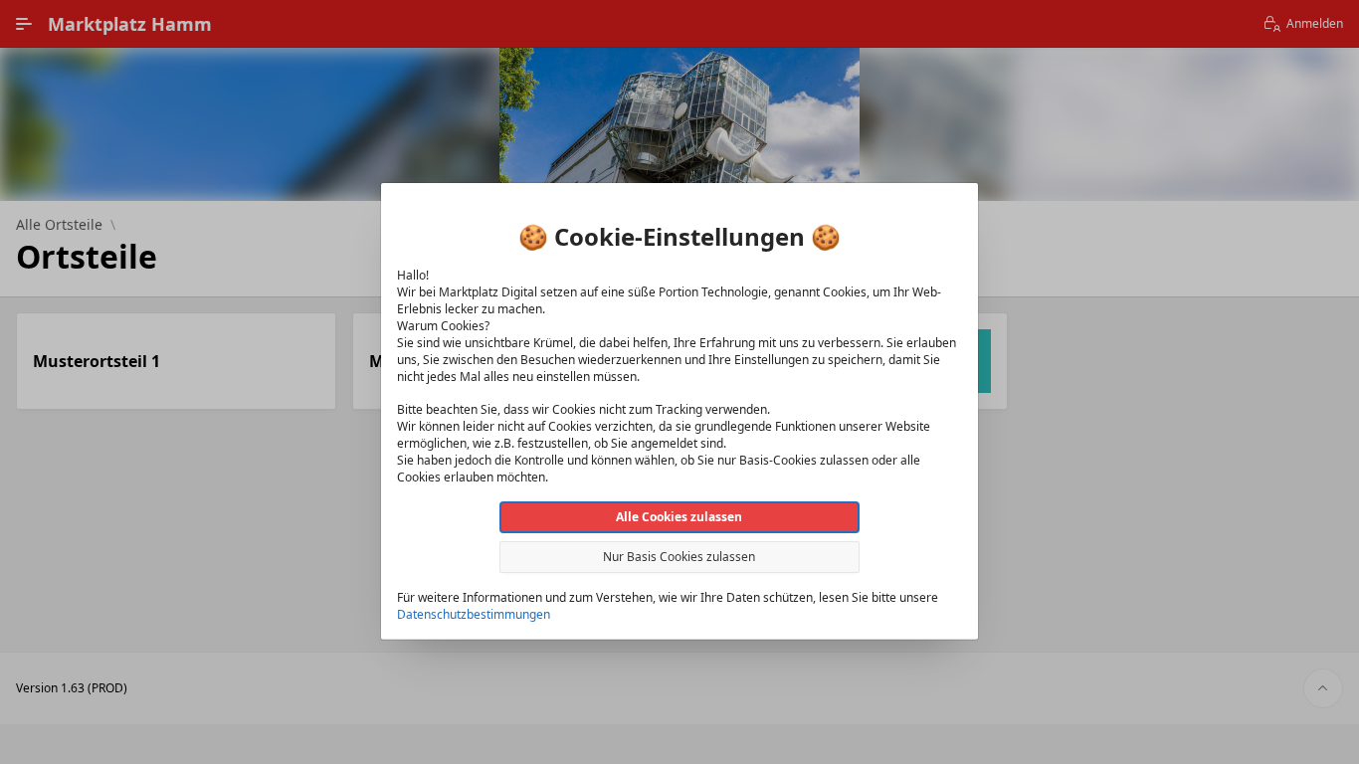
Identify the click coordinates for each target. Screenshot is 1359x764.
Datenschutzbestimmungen (473, 614)
